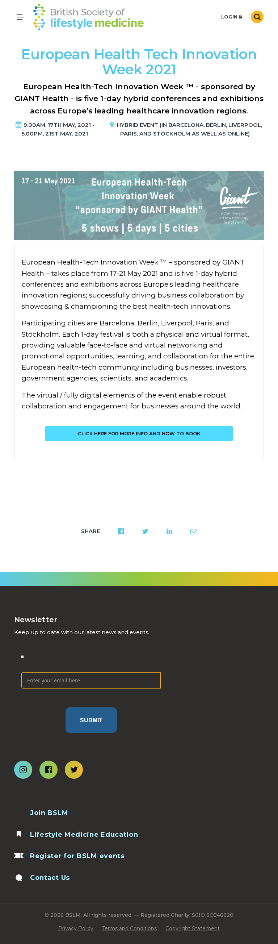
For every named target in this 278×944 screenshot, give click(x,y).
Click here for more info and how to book (139, 433)
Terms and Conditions (129, 928)
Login (230, 17)
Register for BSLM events (77, 856)
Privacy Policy (75, 928)
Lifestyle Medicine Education (84, 835)
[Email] (91, 661)
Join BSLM (49, 813)
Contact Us (50, 878)
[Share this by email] (193, 531)
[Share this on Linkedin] (169, 531)
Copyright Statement (192, 928)
